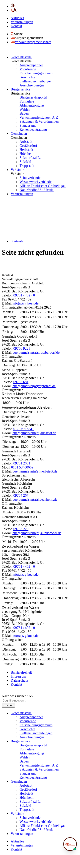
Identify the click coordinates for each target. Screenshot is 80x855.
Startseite (17, 241)
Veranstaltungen (22, 22)
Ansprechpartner (31, 65)
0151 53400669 (22, 467)
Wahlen (25, 109)
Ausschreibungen (32, 85)
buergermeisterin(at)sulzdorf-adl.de (36, 533)
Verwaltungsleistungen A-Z (39, 117)
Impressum (18, 676)
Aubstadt (26, 141)
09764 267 (20, 495)
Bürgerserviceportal (33, 97)
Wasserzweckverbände (36, 182)
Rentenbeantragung (33, 129)
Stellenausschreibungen (36, 81)
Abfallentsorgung (32, 105)
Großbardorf (28, 145)
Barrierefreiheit (21, 672)
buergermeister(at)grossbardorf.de (36, 352)
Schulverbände (30, 178)
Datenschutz (19, 680)
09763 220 (20, 529)
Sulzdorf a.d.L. (30, 158)
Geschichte (27, 77)
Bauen (24, 113)
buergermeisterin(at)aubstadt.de (34, 433)
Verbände (17, 170)
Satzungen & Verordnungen (39, 121)
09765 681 (20, 382)
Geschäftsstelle (21, 57)
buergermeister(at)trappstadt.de (34, 386)
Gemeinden (19, 133)
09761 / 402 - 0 (24, 295)
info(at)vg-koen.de (25, 303)
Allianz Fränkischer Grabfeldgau (43, 186)
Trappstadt (27, 166)
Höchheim (27, 153)
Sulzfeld (25, 162)
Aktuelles (17, 18)
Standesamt (28, 125)
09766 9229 (21, 348)
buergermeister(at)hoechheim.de (34, 499)
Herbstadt (26, 149)
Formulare (27, 101)
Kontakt (16, 26)
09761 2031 (21, 463)
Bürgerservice (20, 89)
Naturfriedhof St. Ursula (37, 190)
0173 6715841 (23, 429)
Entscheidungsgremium (36, 73)
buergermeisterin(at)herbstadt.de (34, 471)
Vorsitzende (28, 69)
